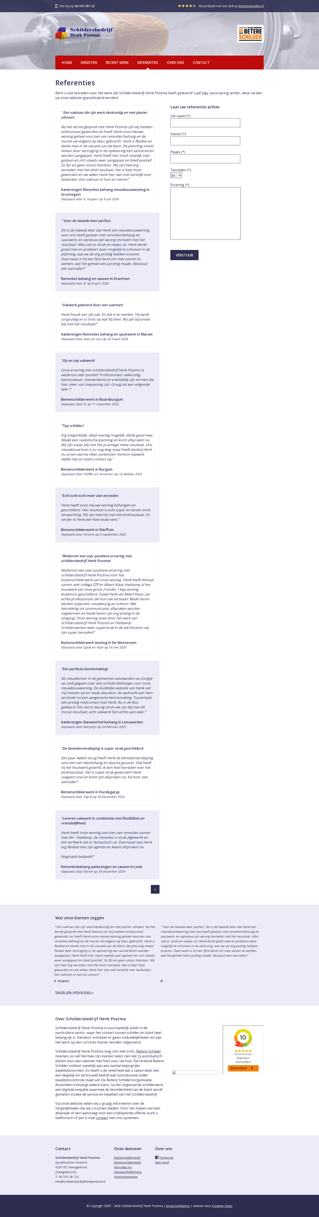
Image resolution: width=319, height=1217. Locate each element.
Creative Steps (222, 1206)
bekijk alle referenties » (74, 992)
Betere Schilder (148, 1051)
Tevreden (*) (180, 170)
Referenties (147, 62)
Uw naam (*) (180, 116)
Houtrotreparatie (126, 1177)
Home (67, 62)
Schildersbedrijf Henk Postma (84, 33)
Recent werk (117, 62)
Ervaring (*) (179, 184)
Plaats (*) (177, 152)
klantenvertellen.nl (251, 6)
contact (102, 1117)
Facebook (166, 1158)
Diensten (89, 62)
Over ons (175, 62)
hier (205, 93)
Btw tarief (162, 1162)
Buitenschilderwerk (127, 1158)
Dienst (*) (178, 134)
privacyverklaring (177, 1206)
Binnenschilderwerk (127, 1162)
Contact (201, 62)
